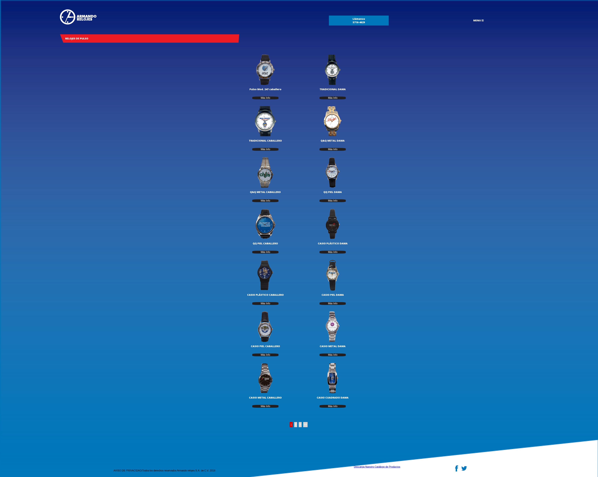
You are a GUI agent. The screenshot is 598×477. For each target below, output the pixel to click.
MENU (477, 20)
